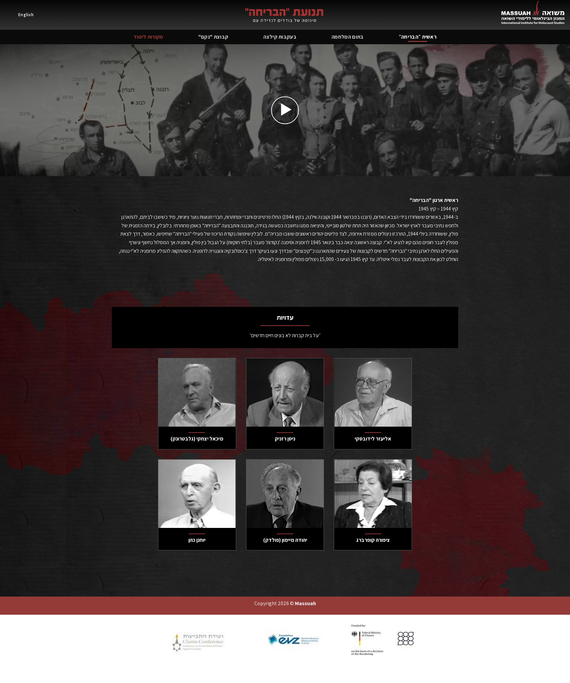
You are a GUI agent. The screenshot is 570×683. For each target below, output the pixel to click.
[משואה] (285, 15)
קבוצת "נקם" (213, 36)
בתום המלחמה (348, 36)
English (26, 14)
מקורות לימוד (148, 36)
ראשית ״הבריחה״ (417, 36)
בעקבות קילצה (280, 36)
